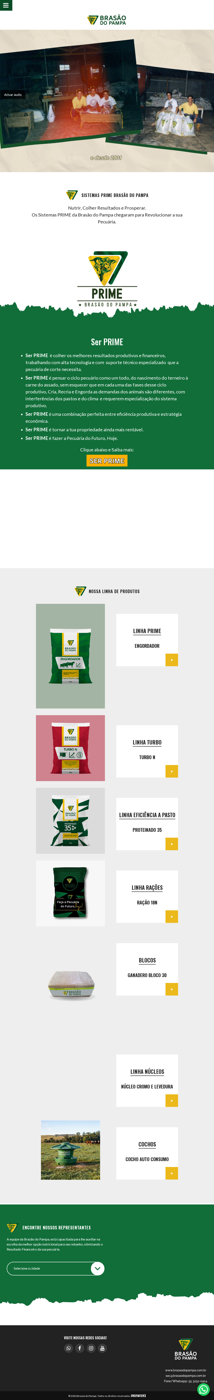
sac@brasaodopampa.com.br (186, 1375)
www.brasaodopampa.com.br (185, 1370)
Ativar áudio (13, 95)
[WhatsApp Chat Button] (203, 1389)
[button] (43, 657)
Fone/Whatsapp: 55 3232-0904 (185, 1381)
